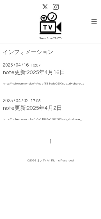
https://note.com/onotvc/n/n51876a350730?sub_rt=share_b (43, 119)
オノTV (41, 160)
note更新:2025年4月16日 (34, 72)
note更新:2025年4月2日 (32, 108)
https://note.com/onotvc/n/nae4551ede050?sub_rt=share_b (43, 83)
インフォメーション (28, 52)
